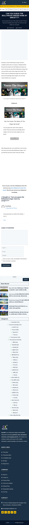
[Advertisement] (14, 45)
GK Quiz (5, 461)
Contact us (5, 478)
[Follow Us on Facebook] (2, 513)
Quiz (6, 9)
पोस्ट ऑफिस (13, 380)
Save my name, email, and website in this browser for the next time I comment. (15, 260)
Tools (14, 335)
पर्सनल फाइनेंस (14, 378)
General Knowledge (14, 325)
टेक (14, 365)
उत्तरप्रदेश (14, 345)
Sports (14, 333)
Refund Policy (6, 486)
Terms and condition (8, 484)
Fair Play (5, 492)
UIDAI (20, 9)
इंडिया (14, 343)
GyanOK (20, 27)
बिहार (14, 385)
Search (14, 277)
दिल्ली (14, 368)
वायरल (14, 403)
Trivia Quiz (5, 452)
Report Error (6, 464)
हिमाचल (14, 413)
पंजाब (14, 375)
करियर (14, 353)
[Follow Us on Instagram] (12, 513)
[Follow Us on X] (5, 513)
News (13, 330)
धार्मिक (14, 373)
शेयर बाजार (14, 408)
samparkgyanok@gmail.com (10, 509)
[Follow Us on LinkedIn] (9, 513)
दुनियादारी (14, 370)
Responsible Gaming (8, 489)
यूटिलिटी (14, 393)
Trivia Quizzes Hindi (14, 340)
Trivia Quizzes (14, 338)
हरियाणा (14, 411)
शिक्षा (15, 405)
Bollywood (11, 9)
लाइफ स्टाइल (14, 400)
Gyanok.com (12, 523)
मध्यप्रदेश (14, 388)
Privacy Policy (6, 481)
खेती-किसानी (14, 355)
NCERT (14, 328)
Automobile (14, 322)
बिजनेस (13, 383)
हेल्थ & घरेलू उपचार (14, 415)
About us (5, 475)
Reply (4, 220)
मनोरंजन (14, 390)
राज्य (14, 398)
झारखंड (14, 363)
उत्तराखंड (14, 348)
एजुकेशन (14, 350)
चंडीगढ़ (14, 360)
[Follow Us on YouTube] (15, 513)
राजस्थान (14, 395)
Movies (16, 9)
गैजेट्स (14, 358)
